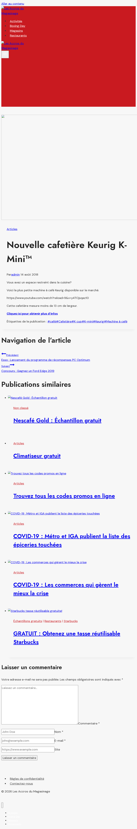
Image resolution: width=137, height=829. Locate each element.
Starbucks (71, 621)
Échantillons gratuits (27, 621)
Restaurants (18, 36)
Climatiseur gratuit (37, 456)
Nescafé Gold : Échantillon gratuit (57, 420)
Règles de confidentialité (27, 779)
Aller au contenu (12, 4)
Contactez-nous (21, 784)
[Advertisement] (68, 83)
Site (57, 750)
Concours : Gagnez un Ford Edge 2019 (27, 369)
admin (15, 275)
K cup (77, 321)
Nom (58, 732)
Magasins (16, 31)
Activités (16, 21)
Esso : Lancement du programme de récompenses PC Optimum (45, 358)
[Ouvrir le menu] (5, 54)
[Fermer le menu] (2, 805)
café (51, 321)
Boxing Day (17, 26)
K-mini (87, 321)
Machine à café (115, 321)
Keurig (98, 321)
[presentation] (72, 397)
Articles (12, 229)
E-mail (60, 741)
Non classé (20, 408)
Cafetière (64, 321)
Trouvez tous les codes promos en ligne (64, 496)
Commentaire (89, 723)
